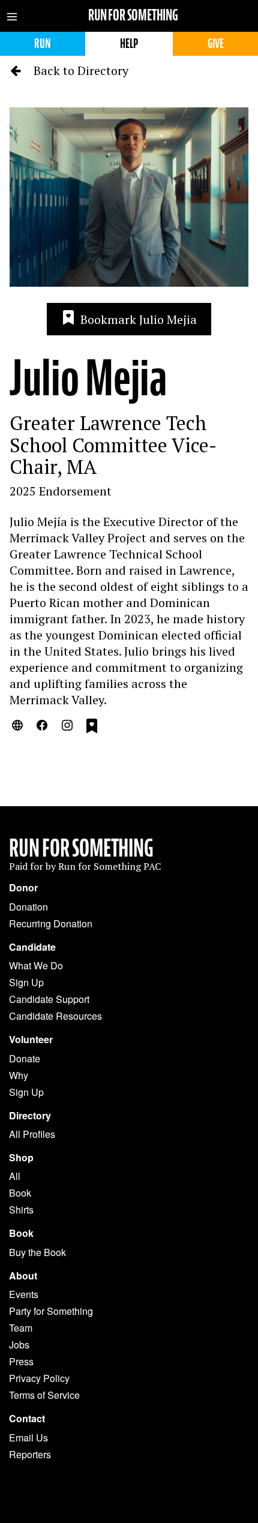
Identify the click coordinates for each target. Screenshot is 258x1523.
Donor (23, 887)
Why (18, 1075)
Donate (24, 1058)
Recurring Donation (50, 923)
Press (21, 1361)
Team (20, 1328)
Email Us (28, 1437)
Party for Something (51, 1311)
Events (23, 1294)
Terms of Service (44, 1395)
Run (42, 43)
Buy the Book (37, 1252)
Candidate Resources (55, 1016)
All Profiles (32, 1134)
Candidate (32, 947)
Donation (28, 907)
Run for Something (133, 15)
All (14, 1176)
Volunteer (31, 1039)
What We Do (36, 965)
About (23, 1275)
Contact (27, 1418)
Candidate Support (49, 999)
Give (216, 43)
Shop (21, 1157)
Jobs (19, 1344)
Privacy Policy (39, 1378)
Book (20, 1193)
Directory (30, 1115)
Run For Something (81, 848)
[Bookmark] (92, 728)
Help (129, 43)
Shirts (21, 1209)
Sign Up (26, 982)
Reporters (30, 1454)
